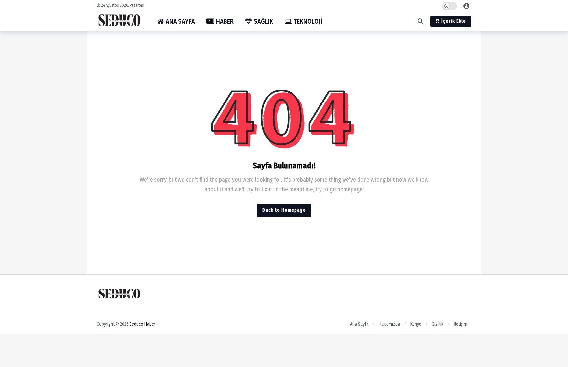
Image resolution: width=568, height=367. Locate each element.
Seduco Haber (142, 324)
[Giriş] (466, 6)
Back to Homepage (284, 210)
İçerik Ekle (453, 21)
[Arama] (421, 21)
